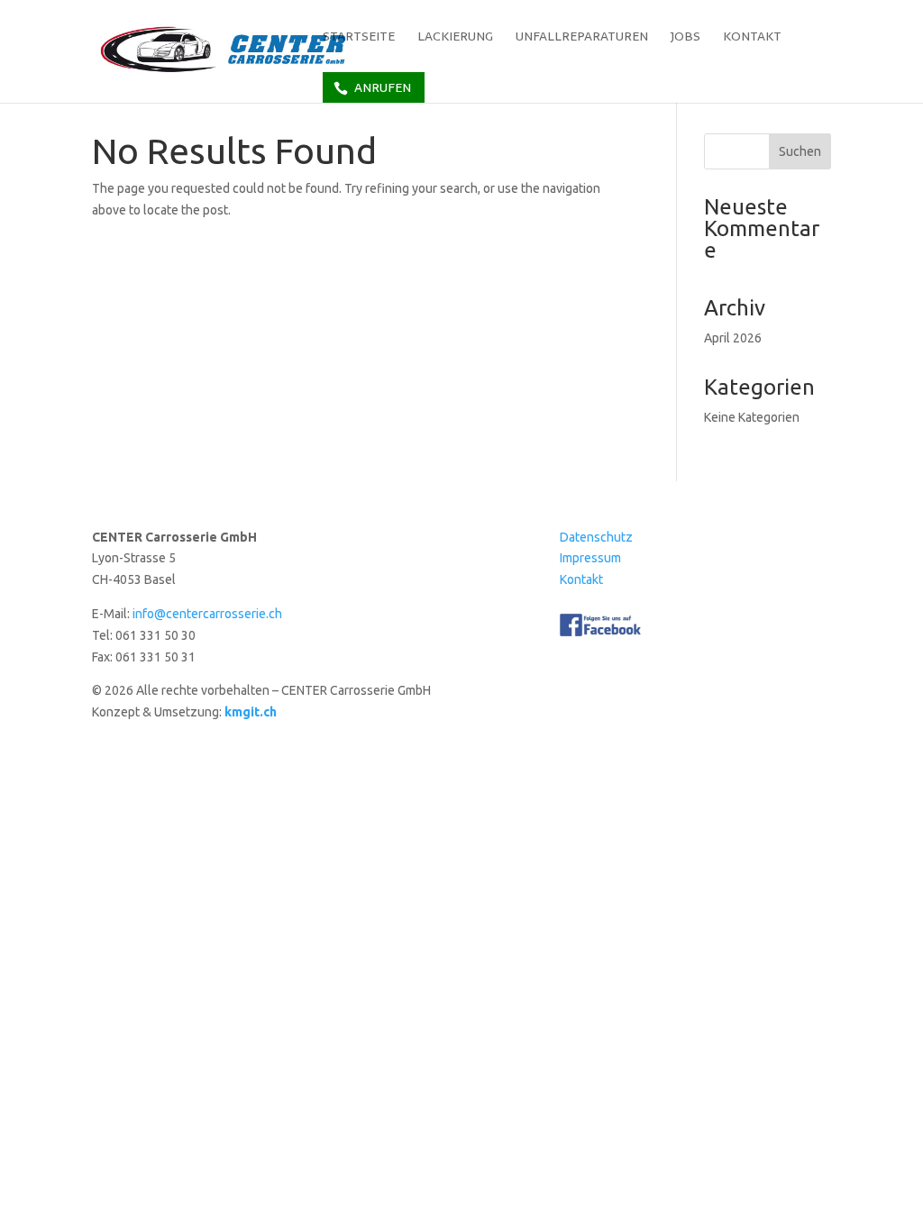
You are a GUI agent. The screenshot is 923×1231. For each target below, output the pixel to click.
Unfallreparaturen (582, 38)
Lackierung (455, 38)
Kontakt (752, 38)
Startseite (359, 38)
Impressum (590, 558)
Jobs (685, 38)
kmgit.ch (250, 712)
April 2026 (733, 338)
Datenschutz (596, 537)
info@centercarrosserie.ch (207, 613)
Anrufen (382, 87)
